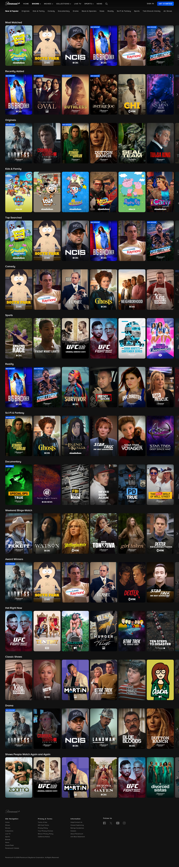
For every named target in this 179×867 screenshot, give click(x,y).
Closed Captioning (77, 825)
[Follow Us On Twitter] (111, 822)
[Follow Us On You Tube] (117, 823)
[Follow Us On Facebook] (104, 823)
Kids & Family (39, 11)
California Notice (44, 837)
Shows (7, 825)
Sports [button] (88, 4)
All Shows (168, 11)
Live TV (77, 4)
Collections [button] (63, 4)
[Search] (106, 4)
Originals (26, 11)
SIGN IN (150, 4)
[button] (18, 45)
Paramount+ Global (12, 848)
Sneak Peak (9, 845)
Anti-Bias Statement (77, 837)
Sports (137, 11)
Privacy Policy (43, 828)
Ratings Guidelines (77, 828)
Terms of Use (42, 822)
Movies (7, 828)
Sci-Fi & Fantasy (124, 11)
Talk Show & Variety (151, 11)
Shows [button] (36, 4)
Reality (111, 11)
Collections (9, 831)
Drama (76, 11)
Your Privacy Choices (45, 831)
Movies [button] (48, 4)
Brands (7, 839)
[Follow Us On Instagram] (124, 823)
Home (26, 4)
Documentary (64, 11)
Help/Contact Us (76, 822)
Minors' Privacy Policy (45, 834)
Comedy (51, 11)
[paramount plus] (12, 4)
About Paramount (76, 834)
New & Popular (11, 11)
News (99, 4)
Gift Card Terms (43, 825)
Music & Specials (89, 11)
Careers (73, 831)
